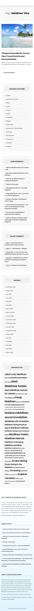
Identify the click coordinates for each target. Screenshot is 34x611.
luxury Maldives (19, 409)
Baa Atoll (8, 378)
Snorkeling (15, 470)
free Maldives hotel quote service (14, 506)
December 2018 (11, 320)
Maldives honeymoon (13, 431)
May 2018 (8, 345)
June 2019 (9, 298)
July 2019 (8, 294)
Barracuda (8, 382)
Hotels (8, 106)
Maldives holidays (20, 427)
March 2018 (9, 352)
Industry (8, 110)
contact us (27, 594)
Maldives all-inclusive (17, 421)
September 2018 (11, 331)
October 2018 (10, 327)
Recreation (9, 117)
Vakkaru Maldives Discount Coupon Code (16, 529)
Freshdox (11, 599)
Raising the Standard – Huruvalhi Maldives (16, 546)
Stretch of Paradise (12, 184)
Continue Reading (9, 72)
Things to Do (9, 139)
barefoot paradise (19, 378)
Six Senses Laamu (19, 467)
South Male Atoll (13, 474)
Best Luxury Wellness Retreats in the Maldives (17, 533)
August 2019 (9, 291)
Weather (8, 146)
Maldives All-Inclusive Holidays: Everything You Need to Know (16, 260)
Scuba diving (19, 460)
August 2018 (9, 334)
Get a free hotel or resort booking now (13, 515)
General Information (7, 50)
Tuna (17, 478)
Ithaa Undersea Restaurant (17, 407)
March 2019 (9, 309)
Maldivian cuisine (11, 448)
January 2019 (10, 316)
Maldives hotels (19, 434)
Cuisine (8, 95)
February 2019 (10, 312)
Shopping (9, 132)
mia (4, 67)
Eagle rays (19, 402)
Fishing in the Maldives (19, 265)
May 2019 (8, 301)
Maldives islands (14, 438)
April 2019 (9, 305)
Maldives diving (12, 424)
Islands (8, 114)
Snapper (7, 471)
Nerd (7, 248)
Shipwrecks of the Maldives (14, 128)
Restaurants (9, 125)
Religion (8, 121)
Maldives (10, 413)
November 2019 (10, 287)
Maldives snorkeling (14, 442)
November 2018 (10, 323)
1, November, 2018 (20, 50)
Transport (9, 143)
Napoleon (7, 450)
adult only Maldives (15, 374)
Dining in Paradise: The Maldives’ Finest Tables (17, 555)
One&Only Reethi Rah (13, 453)
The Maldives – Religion (19, 248)
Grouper (7, 407)
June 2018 (9, 341)
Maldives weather (13, 445)
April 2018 (9, 349)
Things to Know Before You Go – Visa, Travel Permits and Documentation (16, 56)
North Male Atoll (16, 450)
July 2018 (8, 338)
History (8, 103)
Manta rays (21, 448)
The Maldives (10, 135)
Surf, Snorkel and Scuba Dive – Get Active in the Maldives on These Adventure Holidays (16, 207)
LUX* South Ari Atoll (10, 409)
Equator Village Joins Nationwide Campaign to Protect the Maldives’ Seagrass (16, 220)
